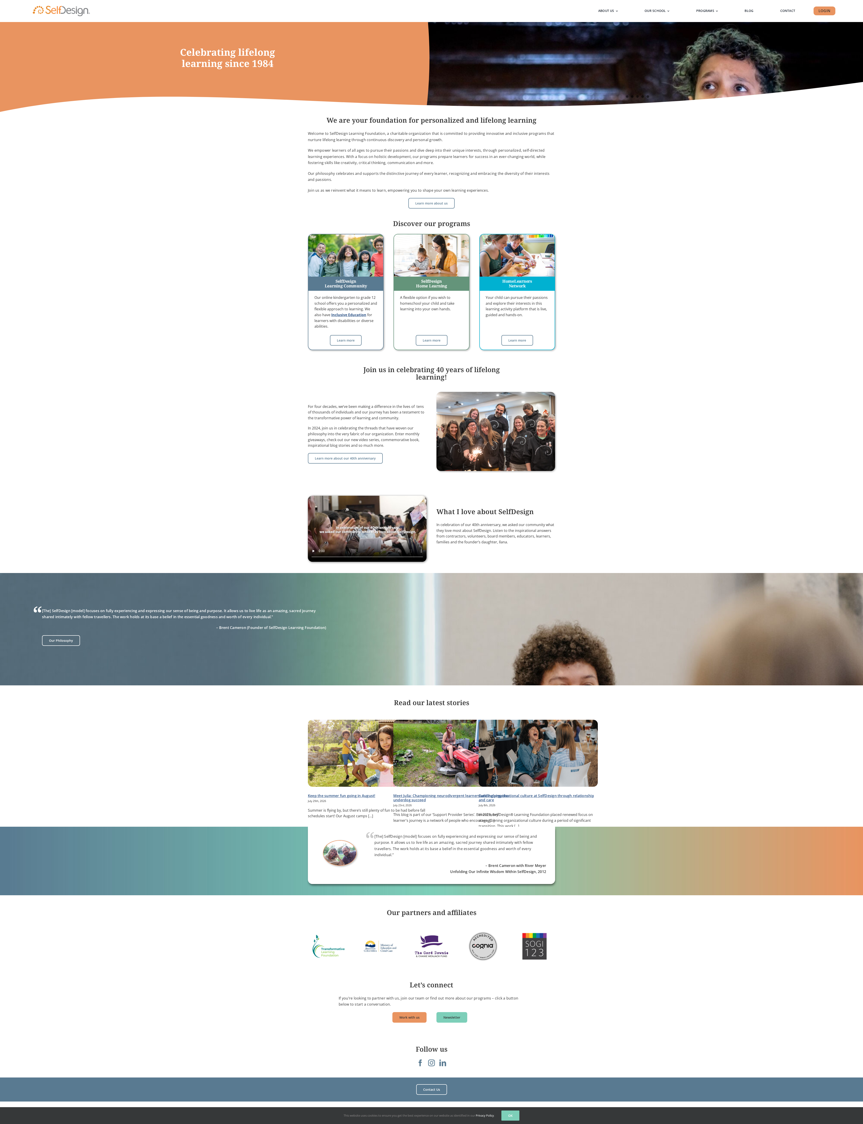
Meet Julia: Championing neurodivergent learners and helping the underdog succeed (450, 797)
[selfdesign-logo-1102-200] (61, 6)
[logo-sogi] (534, 946)
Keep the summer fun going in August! (341, 795)
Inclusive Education (348, 314)
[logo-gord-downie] (431, 946)
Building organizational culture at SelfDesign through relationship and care (536, 797)
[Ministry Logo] (380, 946)
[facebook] (420, 1063)
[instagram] (431, 1063)
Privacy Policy (485, 1115)
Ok (510, 1115)
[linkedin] (442, 1063)
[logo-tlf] (328, 946)
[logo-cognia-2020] (483, 946)
